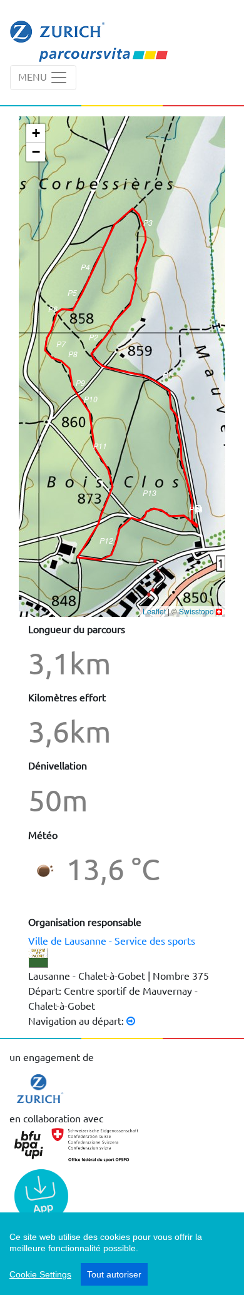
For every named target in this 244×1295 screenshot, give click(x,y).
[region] (122, 1253)
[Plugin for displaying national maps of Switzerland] (219, 611)
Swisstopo (196, 611)
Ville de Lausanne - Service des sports (111, 940)
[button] (167, 378)
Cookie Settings (40, 1274)
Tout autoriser (114, 1274)
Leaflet (154, 611)
